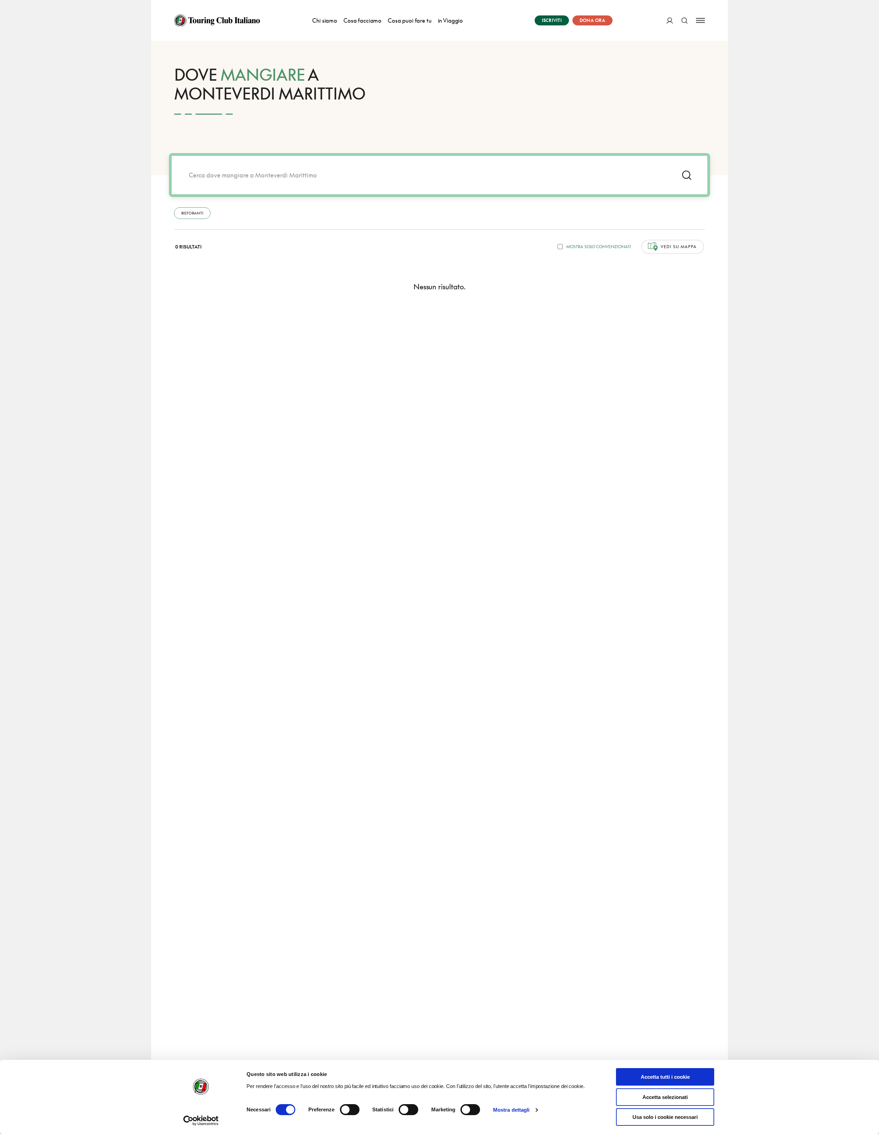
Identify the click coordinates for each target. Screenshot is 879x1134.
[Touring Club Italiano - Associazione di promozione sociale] (217, 20)
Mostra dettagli (511, 1110)
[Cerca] (684, 20)
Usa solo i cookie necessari (665, 1117)
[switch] (349, 1109)
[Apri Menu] (700, 20)
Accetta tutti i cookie (665, 1077)
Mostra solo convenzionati (598, 246)
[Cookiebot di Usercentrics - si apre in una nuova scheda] (201, 1120)
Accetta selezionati (665, 1097)
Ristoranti (192, 213)
